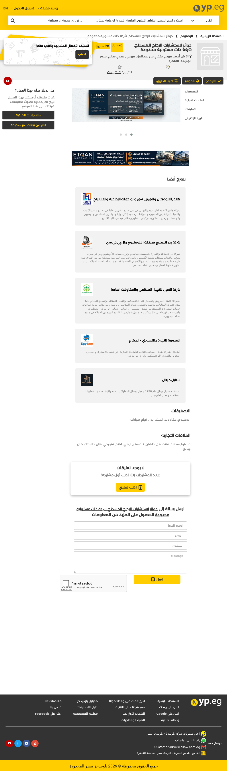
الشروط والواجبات (133, 720)
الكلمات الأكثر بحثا (134, 713)
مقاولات (170, 420)
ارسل (160, 579)
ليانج (118, 444)
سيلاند (175, 444)
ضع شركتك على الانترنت (130, 707)
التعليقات (190, 109)
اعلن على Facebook (48, 713)
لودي (127, 444)
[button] (131, 134)
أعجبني (101, 46)
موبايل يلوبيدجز (87, 701)
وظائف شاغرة (170, 720)
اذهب (82, 54)
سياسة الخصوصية (85, 713)
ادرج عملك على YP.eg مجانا (127, 701)
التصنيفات (191, 91)
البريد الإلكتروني (194, 118)
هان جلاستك (93, 444)
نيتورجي (108, 444)
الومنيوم (186, 36)
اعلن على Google (168, 713)
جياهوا (185, 444)
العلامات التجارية (195, 100)
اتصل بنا (55, 707)
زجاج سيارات (138, 420)
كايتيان (150, 444)
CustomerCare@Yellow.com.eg (177, 747)
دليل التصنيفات (87, 707)
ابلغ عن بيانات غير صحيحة (28, 125)
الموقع (190, 81)
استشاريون (155, 420)
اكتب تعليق (128, 487)
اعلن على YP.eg (169, 707)
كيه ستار (138, 444)
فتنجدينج (162, 444)
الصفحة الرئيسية (211, 36)
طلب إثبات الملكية (28, 115)
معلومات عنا (53, 701)
